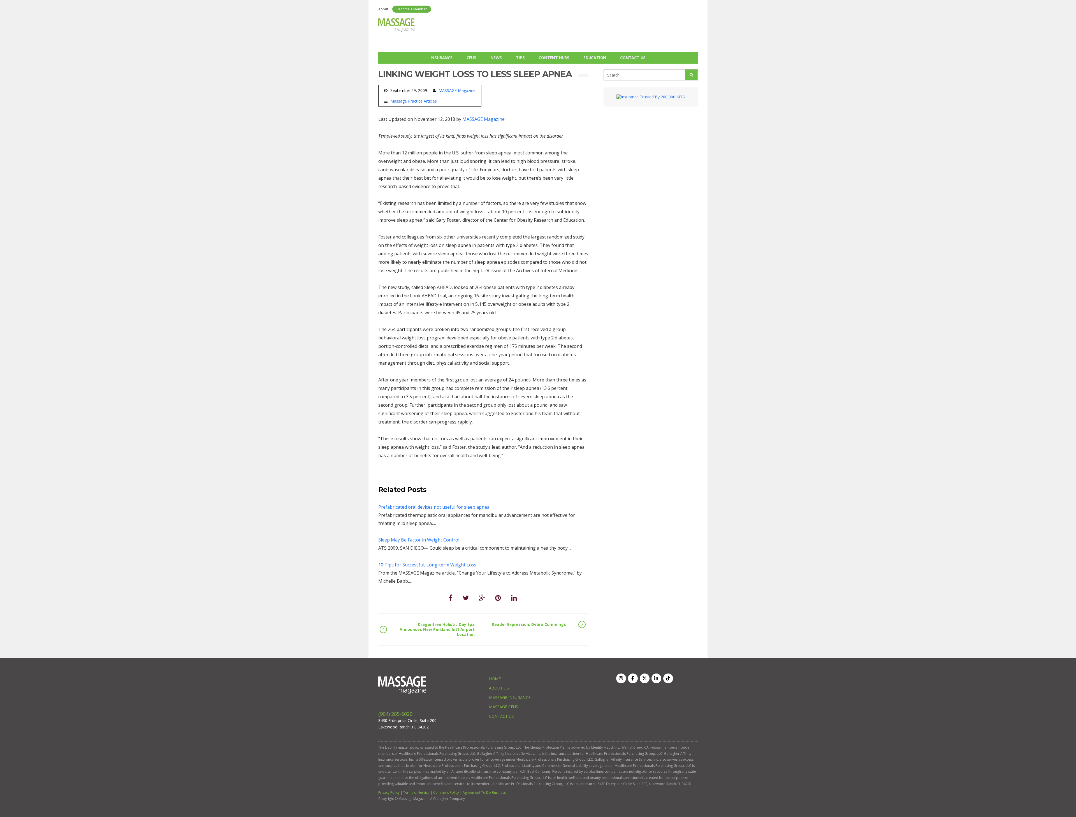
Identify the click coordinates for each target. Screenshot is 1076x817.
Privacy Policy (389, 792)
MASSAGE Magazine (457, 90)
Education (594, 57)
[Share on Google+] (482, 597)
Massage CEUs (503, 706)
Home (495, 678)
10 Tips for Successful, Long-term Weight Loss (427, 565)
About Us (499, 688)
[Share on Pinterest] (498, 597)
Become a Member (411, 9)
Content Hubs (554, 57)
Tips (520, 57)
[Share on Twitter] (466, 597)
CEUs (471, 57)
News (496, 57)
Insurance (441, 57)
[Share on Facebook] (450, 597)
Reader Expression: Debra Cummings (529, 624)
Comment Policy (446, 792)
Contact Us (633, 57)
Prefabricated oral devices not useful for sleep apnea (434, 507)
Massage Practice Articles (413, 101)
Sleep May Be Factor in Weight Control (418, 540)
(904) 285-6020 (395, 713)
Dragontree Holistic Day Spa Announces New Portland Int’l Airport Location (437, 629)
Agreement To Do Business (484, 792)
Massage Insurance (509, 697)
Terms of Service (416, 792)
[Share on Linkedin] (514, 597)
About (383, 9)
